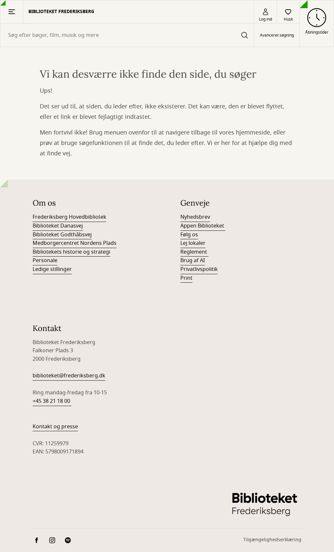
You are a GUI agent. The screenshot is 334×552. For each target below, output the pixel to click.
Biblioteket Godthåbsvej (62, 235)
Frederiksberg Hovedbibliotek (69, 217)
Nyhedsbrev (195, 217)
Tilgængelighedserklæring (272, 539)
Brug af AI (192, 260)
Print (186, 278)
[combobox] (127, 35)
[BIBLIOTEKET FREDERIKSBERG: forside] (264, 504)
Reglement (194, 252)
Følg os (189, 235)
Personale (45, 260)
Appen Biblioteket (202, 226)
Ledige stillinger (52, 269)
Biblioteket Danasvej (58, 226)
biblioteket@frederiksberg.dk (69, 376)
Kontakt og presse (55, 427)
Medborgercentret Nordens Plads (74, 243)
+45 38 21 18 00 (52, 401)
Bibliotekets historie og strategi (71, 252)
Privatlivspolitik (199, 269)
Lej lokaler (192, 243)
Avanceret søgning (277, 35)
